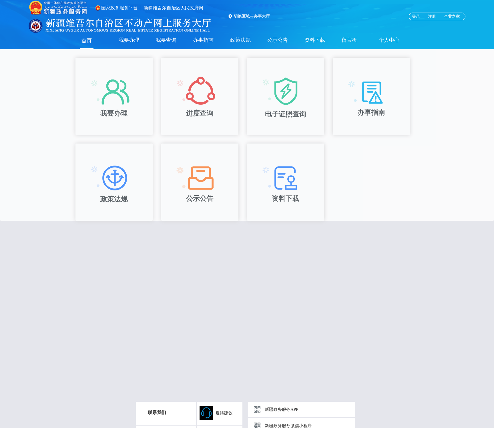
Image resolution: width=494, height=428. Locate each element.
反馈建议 (224, 413)
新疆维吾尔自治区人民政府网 (173, 7)
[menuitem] (86, 41)
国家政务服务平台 (119, 7)
